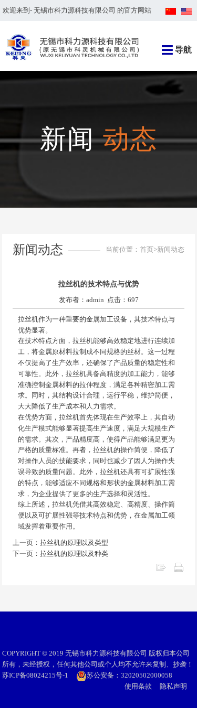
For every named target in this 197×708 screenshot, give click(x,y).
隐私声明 (173, 686)
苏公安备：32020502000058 (129, 675)
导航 (183, 49)
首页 (146, 249)
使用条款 (138, 686)
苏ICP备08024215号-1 (35, 675)
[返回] (161, 567)
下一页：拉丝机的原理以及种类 (60, 553)
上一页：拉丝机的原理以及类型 (60, 542)
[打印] (178, 567)
